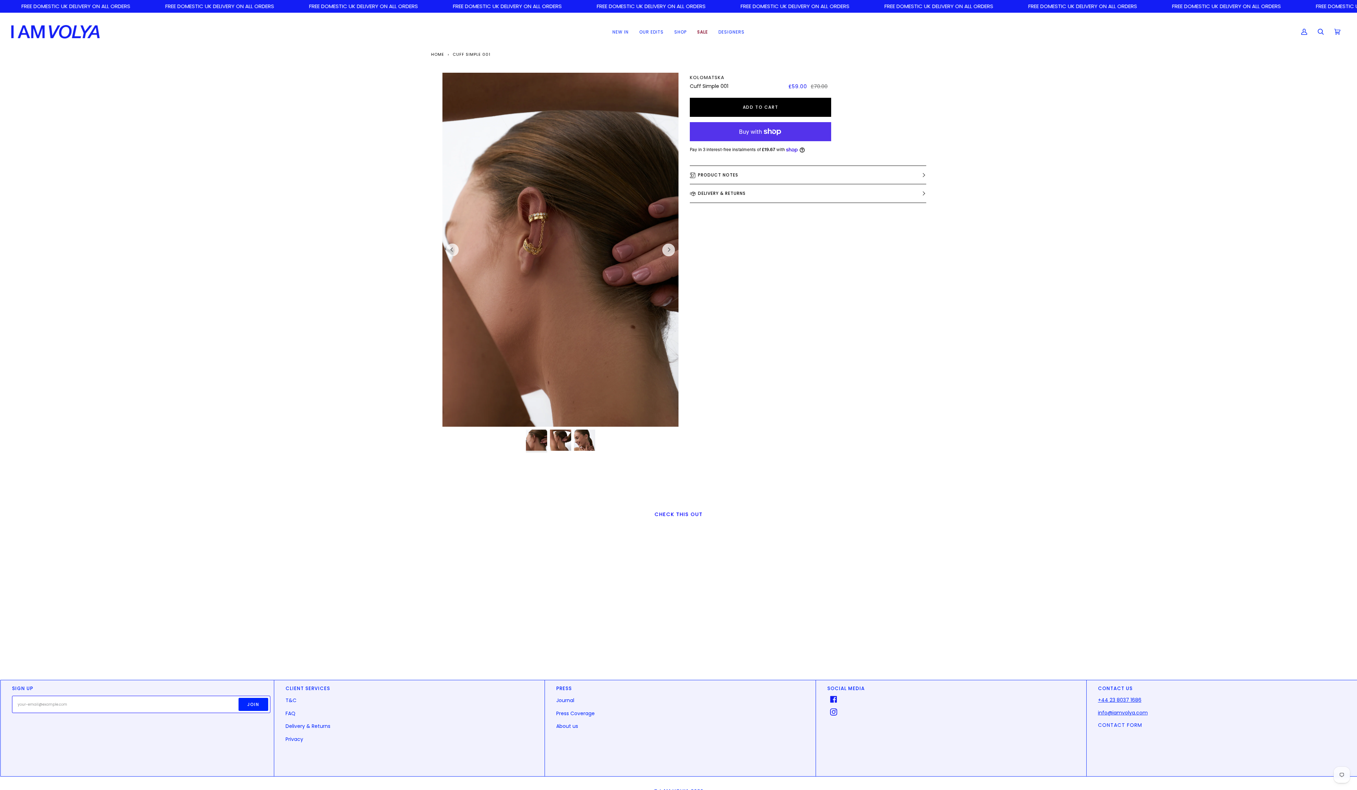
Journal (565, 700)
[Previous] (452, 250)
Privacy (294, 739)
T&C (291, 700)
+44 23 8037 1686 (1119, 700)
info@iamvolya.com (1123, 712)
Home (437, 54)
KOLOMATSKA (707, 77)
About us (567, 726)
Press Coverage (575, 713)
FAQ (290, 713)
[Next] (668, 250)
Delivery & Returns (722, 193)
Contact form (1120, 725)
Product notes (718, 175)
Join (253, 704)
